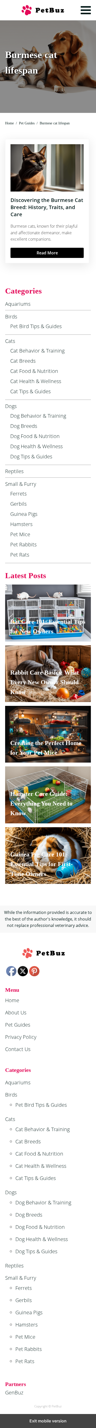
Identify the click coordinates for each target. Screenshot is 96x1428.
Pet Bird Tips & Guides (36, 326)
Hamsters (21, 524)
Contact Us (17, 1049)
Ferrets (18, 493)
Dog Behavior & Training (38, 415)
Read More (47, 253)
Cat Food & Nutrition (34, 371)
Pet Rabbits (23, 544)
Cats (10, 341)
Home (12, 1000)
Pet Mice (20, 534)
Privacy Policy (20, 1036)
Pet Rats (19, 554)
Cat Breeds (23, 360)
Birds (11, 316)
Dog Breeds (23, 425)
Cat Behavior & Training (37, 350)
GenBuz (14, 1392)
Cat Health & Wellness (35, 381)
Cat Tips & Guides (30, 391)
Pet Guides (17, 1024)
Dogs (11, 406)
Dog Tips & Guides (31, 456)
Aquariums (17, 303)
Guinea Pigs (23, 514)
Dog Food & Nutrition (35, 436)
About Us (15, 1012)
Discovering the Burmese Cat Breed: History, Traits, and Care (46, 207)
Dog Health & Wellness (36, 446)
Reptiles (14, 471)
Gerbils (18, 503)
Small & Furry (20, 483)
